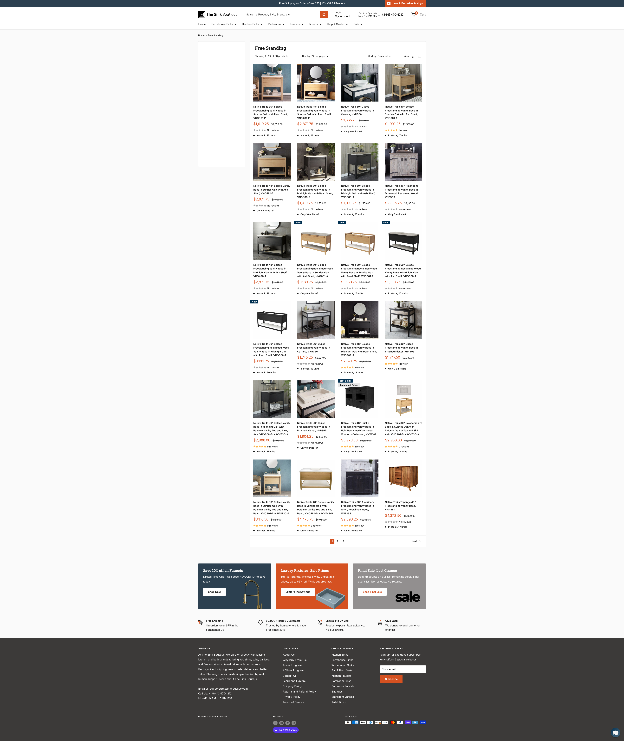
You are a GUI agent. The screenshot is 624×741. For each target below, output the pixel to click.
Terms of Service (293, 702)
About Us (289, 654)
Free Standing (215, 35)
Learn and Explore (294, 681)
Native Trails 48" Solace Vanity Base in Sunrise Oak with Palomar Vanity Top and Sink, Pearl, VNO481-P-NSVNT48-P (315, 508)
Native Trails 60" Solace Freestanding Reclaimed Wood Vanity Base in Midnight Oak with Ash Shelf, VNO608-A (403, 270)
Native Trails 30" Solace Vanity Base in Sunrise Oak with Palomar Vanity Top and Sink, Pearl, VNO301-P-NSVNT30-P (271, 508)
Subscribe (391, 679)
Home (202, 24)
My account (342, 16)
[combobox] (282, 14)
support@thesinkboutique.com (229, 688)
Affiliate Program (293, 670)
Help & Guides (335, 24)
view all (234, 46)
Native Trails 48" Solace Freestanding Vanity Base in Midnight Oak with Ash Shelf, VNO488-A (270, 270)
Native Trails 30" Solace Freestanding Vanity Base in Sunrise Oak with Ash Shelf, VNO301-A (401, 112)
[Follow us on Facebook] (275, 722)
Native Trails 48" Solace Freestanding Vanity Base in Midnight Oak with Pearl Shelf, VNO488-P (359, 349)
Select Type (211, 63)
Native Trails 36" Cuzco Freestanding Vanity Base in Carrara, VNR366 (313, 347)
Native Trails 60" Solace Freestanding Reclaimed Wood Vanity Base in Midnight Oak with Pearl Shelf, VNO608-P (271, 349)
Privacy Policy (291, 696)
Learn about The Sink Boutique (238, 679)
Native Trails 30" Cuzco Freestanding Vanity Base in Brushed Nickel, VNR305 (401, 347)
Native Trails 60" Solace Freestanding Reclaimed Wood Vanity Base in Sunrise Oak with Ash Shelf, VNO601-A (315, 270)
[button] (615, 732)
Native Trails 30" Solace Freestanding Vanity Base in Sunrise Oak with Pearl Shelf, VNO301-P (270, 112)
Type (206, 56)
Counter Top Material (216, 133)
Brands (313, 24)
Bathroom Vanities (343, 696)
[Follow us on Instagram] (281, 722)
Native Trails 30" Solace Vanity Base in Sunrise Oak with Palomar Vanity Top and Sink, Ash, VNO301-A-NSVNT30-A (403, 428)
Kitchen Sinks (250, 24)
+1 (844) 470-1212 (220, 693)
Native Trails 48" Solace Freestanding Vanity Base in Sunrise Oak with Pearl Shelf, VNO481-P (314, 112)
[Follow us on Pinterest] (287, 722)
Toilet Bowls (339, 702)
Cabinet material (213, 122)
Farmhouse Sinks (222, 24)
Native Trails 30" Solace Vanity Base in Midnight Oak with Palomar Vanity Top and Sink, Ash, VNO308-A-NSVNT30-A (271, 428)
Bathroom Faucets (343, 686)
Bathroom (274, 24)
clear (236, 110)
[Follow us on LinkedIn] (294, 722)
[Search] (324, 14)
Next (414, 541)
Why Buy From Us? (295, 660)
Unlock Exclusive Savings (407, 3)
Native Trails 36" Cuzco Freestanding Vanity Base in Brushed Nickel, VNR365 (313, 426)
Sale (356, 24)
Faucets (295, 24)
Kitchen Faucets (341, 675)
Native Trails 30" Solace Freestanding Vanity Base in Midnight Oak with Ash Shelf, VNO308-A (358, 191)
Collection (209, 155)
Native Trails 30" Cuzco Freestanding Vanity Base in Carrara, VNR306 (357, 110)
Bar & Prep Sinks (342, 670)
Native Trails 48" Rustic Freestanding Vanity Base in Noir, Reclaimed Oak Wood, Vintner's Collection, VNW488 (359, 428)
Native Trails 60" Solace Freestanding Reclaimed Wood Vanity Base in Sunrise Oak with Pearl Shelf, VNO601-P (359, 270)
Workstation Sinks (343, 665)
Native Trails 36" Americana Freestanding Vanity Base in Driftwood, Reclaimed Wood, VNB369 (401, 191)
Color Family (210, 71)
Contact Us (290, 675)
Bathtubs (337, 691)
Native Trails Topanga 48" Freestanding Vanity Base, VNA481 (400, 506)
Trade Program (292, 665)
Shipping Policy (292, 686)
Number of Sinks (213, 111)
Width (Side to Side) (215, 100)
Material (208, 89)
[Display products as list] (419, 56)
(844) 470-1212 (392, 14)
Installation (209, 144)
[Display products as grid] (413, 56)
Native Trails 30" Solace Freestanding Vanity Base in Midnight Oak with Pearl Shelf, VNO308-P (315, 191)
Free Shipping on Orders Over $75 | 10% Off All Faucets (312, 3)
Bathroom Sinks (341, 681)
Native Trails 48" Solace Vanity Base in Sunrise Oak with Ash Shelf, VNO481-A (271, 189)
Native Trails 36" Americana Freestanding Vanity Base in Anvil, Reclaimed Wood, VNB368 (358, 508)
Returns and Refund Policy (299, 691)
